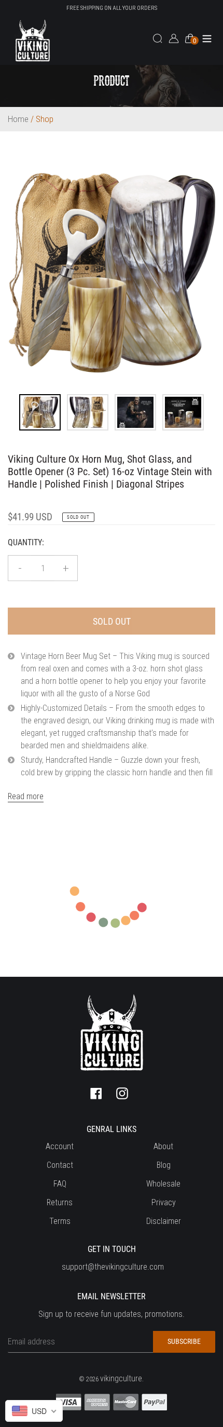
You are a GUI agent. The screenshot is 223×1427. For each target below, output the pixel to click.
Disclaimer (163, 1221)
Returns (60, 1202)
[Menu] (207, 38)
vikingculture (121, 1378)
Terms (60, 1221)
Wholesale (163, 1184)
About (163, 1146)
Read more (26, 796)
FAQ (59, 1184)
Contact (60, 1165)
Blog (164, 1165)
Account (60, 1146)
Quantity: (26, 542)
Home (18, 119)
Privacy (163, 1202)
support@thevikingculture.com (113, 1267)
